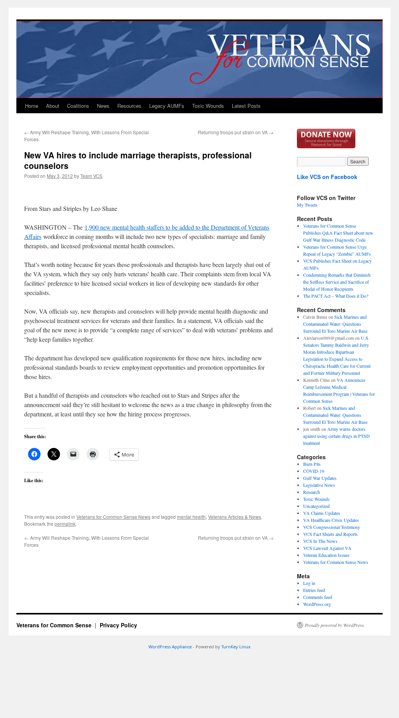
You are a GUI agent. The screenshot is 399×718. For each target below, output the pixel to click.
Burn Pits (312, 464)
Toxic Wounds (208, 105)
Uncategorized (316, 506)
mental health (191, 516)
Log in (309, 583)
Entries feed (314, 590)
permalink (65, 523)
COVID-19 (313, 471)
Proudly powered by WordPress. (335, 625)
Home (31, 105)
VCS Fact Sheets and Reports (330, 534)
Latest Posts (246, 105)
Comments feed (317, 597)
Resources (129, 105)
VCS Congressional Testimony (331, 527)
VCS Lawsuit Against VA (327, 548)
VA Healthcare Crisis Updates (331, 520)
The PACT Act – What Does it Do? (335, 296)
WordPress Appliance (170, 647)
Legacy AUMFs (166, 105)
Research (311, 492)
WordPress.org (317, 604)
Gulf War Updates (320, 478)
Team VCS (91, 175)
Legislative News (319, 485)
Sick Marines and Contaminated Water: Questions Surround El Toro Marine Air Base (335, 324)
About (52, 105)
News (103, 105)
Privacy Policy (118, 625)
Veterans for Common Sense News (113, 516)
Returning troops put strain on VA (236, 132)
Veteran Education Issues (326, 555)
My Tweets (307, 205)
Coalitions (78, 105)
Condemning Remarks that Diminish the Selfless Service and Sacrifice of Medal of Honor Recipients (337, 282)
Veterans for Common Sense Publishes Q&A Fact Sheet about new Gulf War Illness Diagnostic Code (338, 233)
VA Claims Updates (321, 513)
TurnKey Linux (236, 647)
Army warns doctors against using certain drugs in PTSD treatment (336, 436)
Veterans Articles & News (234, 516)
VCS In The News (320, 541)
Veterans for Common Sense (54, 625)
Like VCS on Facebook (327, 177)
